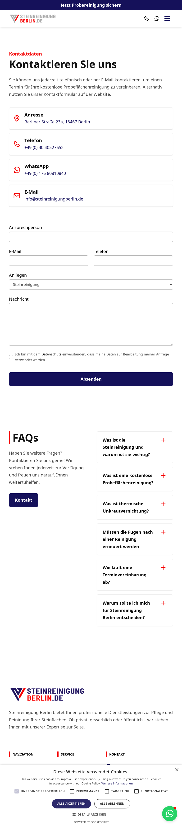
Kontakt (23, 500)
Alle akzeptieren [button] (71, 804)
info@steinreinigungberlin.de (53, 199)
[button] (167, 18)
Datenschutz (51, 354)
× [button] (176, 770)
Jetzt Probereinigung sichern (91, 5)
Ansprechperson (25, 227)
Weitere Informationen (117, 783)
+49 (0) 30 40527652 (44, 147)
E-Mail (15, 251)
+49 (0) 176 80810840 (45, 173)
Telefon (101, 251)
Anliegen (18, 275)
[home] (32, 18)
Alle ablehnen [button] (112, 804)
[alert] (91, 795)
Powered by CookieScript (91, 822)
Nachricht (19, 299)
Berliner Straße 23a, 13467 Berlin (57, 122)
